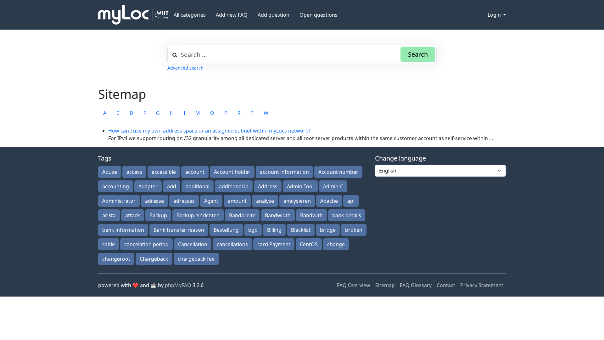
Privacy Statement (481, 285)
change (336, 244)
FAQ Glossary (416, 285)
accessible (164, 171)
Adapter (148, 186)
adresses (184, 200)
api (351, 200)
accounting (115, 186)
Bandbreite (242, 215)
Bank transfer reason (179, 229)
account (194, 171)
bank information (123, 229)
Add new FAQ (232, 14)
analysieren (297, 200)
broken (353, 229)
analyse (265, 200)
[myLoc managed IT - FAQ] (133, 15)
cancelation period (146, 244)
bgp (253, 229)
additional (198, 186)
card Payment (273, 244)
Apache (329, 200)
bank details (346, 215)
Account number (338, 171)
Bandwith (311, 215)
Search (418, 54)
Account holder (232, 171)
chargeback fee (196, 258)
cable (108, 244)
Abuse (109, 171)
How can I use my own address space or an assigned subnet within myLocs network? (209, 130)
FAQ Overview (353, 285)
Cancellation (192, 244)
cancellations (232, 244)
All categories (190, 14)
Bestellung (226, 229)
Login (495, 14)
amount (237, 200)
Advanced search (185, 68)
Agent (211, 200)
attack (132, 215)
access (134, 171)
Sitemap (385, 285)
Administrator (119, 200)
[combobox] (302, 54)
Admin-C (333, 186)
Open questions (318, 14)
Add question (273, 14)
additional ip (234, 186)
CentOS (309, 244)
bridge (328, 229)
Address (267, 186)
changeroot (116, 258)
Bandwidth (278, 215)
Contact (446, 285)
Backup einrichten (198, 215)
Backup (158, 215)
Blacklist (300, 229)
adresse (154, 200)
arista (109, 215)
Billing (274, 229)
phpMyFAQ (178, 285)
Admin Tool (300, 186)
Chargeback (154, 258)
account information (284, 171)
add (171, 186)
